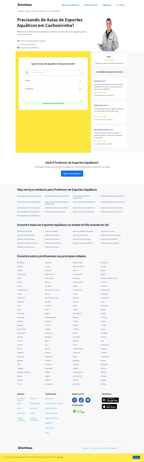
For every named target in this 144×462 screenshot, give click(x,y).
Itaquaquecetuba (50, 317)
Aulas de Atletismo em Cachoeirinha (29, 196)
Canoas (75, 294)
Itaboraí (103, 349)
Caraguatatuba (78, 349)
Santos (103, 274)
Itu (46, 345)
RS (48, 11)
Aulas (28, 11)
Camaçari (104, 333)
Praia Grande (105, 290)
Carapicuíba (105, 298)
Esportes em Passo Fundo (25, 239)
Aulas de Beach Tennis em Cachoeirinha (81, 197)
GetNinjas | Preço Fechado (54, 403)
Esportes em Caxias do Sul (25, 235)
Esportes (34, 11)
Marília (103, 368)
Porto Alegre (21, 274)
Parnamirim (21, 333)
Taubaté (48, 329)
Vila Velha (48, 286)
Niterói (75, 270)
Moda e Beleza (35, 403)
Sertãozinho (77, 376)
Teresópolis (105, 356)
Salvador (20, 266)
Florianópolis (77, 274)
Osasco (19, 282)
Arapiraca (20, 302)
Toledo (47, 372)
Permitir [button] (136, 457)
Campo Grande (78, 282)
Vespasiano (49, 356)
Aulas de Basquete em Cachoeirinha (57, 196)
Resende (48, 380)
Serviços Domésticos (34, 419)
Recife (19, 278)
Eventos (33, 398)
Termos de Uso (95, 448)
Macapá (75, 380)
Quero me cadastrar (72, 173)
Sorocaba (104, 286)
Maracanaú (20, 356)
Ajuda (47, 433)
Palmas (103, 325)
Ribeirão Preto (50, 274)
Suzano (75, 302)
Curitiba (20, 270)
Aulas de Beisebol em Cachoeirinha (112, 196)
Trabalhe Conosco (51, 413)
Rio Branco (20, 263)
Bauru (47, 341)
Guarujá (47, 302)
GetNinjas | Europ (51, 408)
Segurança (106, 5)
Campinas (76, 278)
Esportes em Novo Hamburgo (111, 235)
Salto (19, 364)
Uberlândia (104, 294)
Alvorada (20, 337)
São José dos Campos (52, 290)
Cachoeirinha (55, 11)
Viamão (75, 325)
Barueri (103, 270)
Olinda (103, 313)
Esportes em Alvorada (24, 231)
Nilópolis (20, 325)
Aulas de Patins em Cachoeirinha (84, 208)
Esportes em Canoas (108, 231)
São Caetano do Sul (51, 298)
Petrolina (48, 364)
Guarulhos (48, 270)
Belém (75, 286)
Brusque (20, 376)
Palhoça (103, 376)
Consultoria (21, 413)
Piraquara (20, 353)
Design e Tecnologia (21, 419)
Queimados (49, 368)
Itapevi (75, 310)
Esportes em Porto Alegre (82, 239)
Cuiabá (19, 286)
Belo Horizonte (78, 266)
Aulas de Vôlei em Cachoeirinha (111, 212)
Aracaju (103, 310)
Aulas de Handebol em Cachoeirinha (113, 202)
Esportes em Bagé (51, 231)
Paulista (103, 337)
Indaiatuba (20, 317)
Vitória (47, 294)
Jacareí (103, 321)
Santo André (49, 278)
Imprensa (85, 448)
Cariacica (76, 329)
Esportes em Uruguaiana (25, 247)
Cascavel (20, 345)
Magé (75, 356)
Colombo (104, 317)
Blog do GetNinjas (51, 418)
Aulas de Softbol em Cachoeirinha (28, 212)
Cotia (103, 302)
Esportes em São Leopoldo (110, 243)
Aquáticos (42, 11)
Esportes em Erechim (52, 235)
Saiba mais (60, 457)
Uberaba (104, 353)
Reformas (33, 408)
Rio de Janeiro (77, 263)
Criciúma (76, 364)
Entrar (122, 5)
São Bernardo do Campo (109, 278)
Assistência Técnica (21, 399)
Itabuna (103, 384)
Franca (47, 349)
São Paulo (48, 263)
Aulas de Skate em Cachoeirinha (111, 208)
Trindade (20, 368)
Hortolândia (77, 313)
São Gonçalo (77, 290)
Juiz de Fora (21, 298)
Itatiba (103, 360)
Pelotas (47, 353)
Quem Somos (49, 398)
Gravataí (48, 325)
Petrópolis (76, 337)
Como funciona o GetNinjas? (29, 48)
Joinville (104, 282)
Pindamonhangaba (23, 372)
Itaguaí (47, 376)
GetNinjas (20, 11)
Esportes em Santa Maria (53, 243)
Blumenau (104, 306)
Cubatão (20, 380)
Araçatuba (76, 384)
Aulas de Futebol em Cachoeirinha (84, 202)
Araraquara (76, 353)
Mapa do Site (49, 428)
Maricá (75, 333)
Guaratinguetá (78, 372)
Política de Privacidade (109, 448)
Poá (102, 341)
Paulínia (75, 341)
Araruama (76, 360)
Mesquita (48, 337)
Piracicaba (20, 313)
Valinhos (20, 321)
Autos (19, 408)
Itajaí (19, 310)
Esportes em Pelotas (52, 239)
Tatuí (19, 384)
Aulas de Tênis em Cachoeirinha (83, 212)
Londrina (48, 306)
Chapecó (48, 360)
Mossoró (104, 372)
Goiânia (47, 266)
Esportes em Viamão (52, 247)
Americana (48, 333)
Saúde (32, 413)
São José (76, 298)
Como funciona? (91, 5)
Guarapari (104, 364)
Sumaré (75, 317)
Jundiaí (19, 294)
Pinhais (75, 321)
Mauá (75, 306)
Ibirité (75, 345)
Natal (19, 306)
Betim (47, 310)
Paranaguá (48, 384)
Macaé (103, 329)
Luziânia (76, 368)
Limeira (19, 341)
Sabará (19, 349)
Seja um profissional (70, 5)
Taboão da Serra (22, 290)
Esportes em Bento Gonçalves (83, 231)
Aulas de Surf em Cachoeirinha (55, 212)
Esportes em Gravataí (80, 235)
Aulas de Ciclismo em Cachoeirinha (28, 202)
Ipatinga (20, 360)
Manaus (47, 282)
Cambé (103, 380)
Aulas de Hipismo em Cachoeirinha (28, 208)
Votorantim (105, 345)
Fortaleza (104, 263)
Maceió (47, 313)
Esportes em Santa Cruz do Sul (27, 243)
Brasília (103, 266)
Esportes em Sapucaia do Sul (82, 243)
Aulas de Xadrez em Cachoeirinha (28, 216)
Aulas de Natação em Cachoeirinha (56, 208)
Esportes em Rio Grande (109, 239)
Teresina (48, 321)
